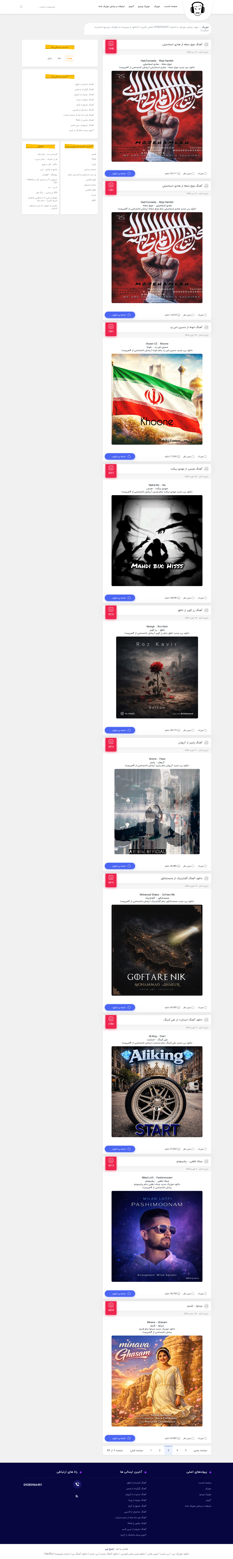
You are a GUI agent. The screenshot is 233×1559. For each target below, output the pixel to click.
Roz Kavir (163, 626)
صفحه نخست (170, 6)
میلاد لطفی (163, 1181)
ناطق (162, 630)
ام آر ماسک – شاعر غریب (46, 159)
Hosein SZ (151, 344)
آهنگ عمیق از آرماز (85, 105)
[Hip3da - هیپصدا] (198, 11)
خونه (149, 347)
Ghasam (162, 1322)
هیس (149, 488)
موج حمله (167, 64)
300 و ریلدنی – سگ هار (46, 192)
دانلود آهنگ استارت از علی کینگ (183, 1020)
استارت (151, 1039)
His (164, 485)
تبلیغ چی (109, 1549)
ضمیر (93, 154)
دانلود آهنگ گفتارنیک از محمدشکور (181, 878)
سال (50, 58)
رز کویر (153, 630)
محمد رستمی (90, 169)
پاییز (152, 762)
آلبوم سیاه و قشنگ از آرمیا (81, 130)
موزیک (157, 6)
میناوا (161, 1325)
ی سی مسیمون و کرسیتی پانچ (82, 174)
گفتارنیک (150, 898)
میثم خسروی (90, 185)
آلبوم (131, 6)
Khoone (164, 344)
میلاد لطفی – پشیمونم (189, 1161)
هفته (69, 58)
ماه (59, 58)
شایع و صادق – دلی (48, 169)
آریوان (161, 762)
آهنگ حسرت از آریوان (84, 94)
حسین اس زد (161, 347)
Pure (94, 159)
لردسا (93, 195)
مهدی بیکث (161, 488)
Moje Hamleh (166, 61)
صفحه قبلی (136, 1450)
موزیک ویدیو (144, 6)
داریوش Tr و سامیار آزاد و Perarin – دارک (41, 181)
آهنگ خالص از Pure (85, 120)
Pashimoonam (164, 1177)
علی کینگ (162, 1039)
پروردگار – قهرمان (49, 174)
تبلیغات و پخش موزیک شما (112, 6)
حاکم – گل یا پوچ (49, 164)
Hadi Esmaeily (148, 61)
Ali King (153, 1036)
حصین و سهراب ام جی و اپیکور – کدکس (42, 207)
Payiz (162, 759)
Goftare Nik (168, 895)
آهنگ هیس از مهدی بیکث (186, 469)
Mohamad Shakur (149, 895)
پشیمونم (150, 1181)
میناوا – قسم (194, 1306)
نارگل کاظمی (90, 190)
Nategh (151, 626)
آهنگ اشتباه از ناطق (85, 84)
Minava (151, 1322)
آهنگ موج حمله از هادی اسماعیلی (182, 44)
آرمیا (94, 164)
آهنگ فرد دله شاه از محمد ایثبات (78, 115)
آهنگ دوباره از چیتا (85, 99)
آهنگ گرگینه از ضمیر (84, 89)
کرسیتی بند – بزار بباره (47, 154)
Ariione (153, 759)
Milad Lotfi (148, 1177)
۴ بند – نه (52, 187)
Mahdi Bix (154, 485)
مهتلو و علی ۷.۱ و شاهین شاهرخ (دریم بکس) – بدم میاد (42, 199)
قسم (152, 1325)
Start (162, 1036)
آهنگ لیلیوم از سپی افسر (82, 125)
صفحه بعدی (200, 1450)
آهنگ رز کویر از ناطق (190, 610)
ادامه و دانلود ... (118, 173)
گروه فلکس (91, 179)
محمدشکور (163, 898)
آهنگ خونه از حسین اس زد (186, 327)
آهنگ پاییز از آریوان (190, 743)
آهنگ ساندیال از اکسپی (83, 110)
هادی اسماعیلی (151, 64)
